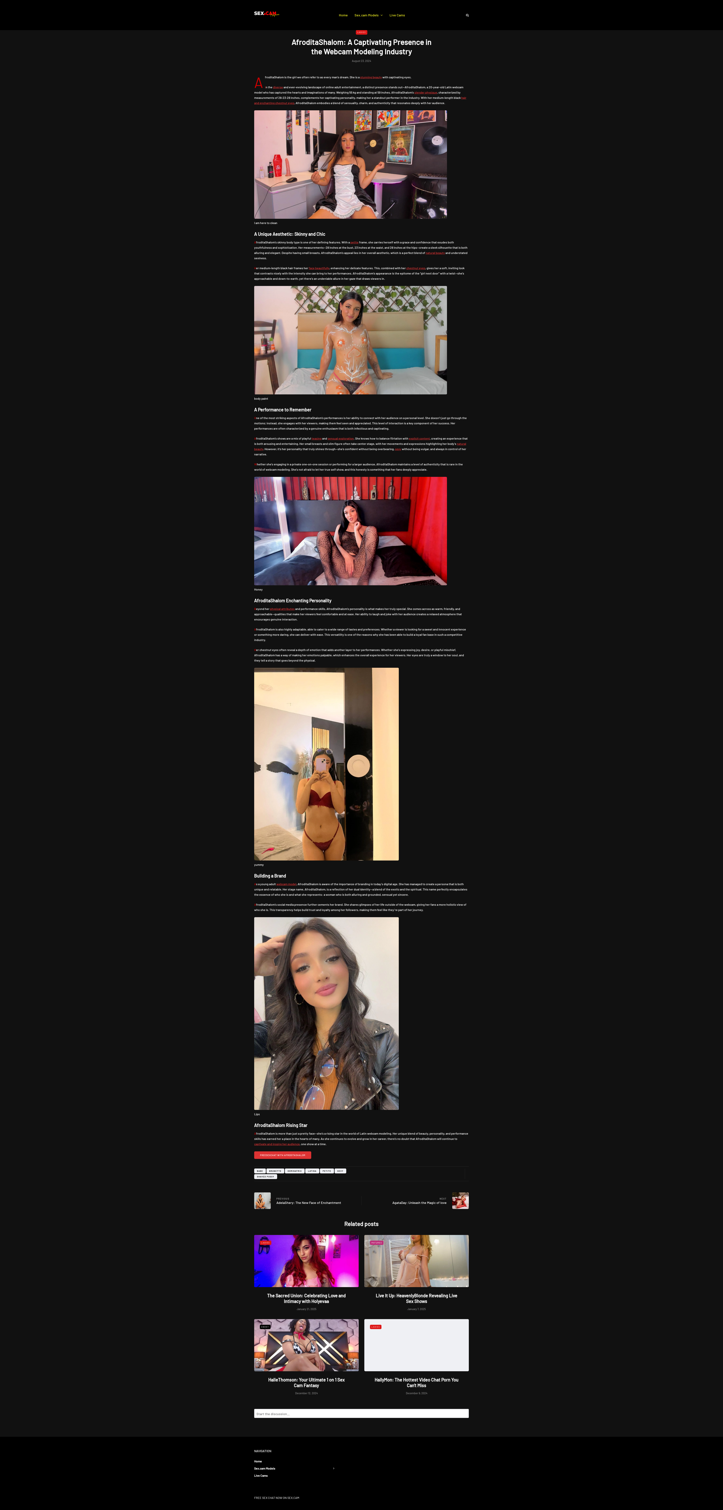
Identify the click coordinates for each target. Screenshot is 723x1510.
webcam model (286, 884)
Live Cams (397, 15)
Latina (312, 1171)
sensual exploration (341, 438)
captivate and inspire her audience (277, 1144)
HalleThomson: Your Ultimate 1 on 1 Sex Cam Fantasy (306, 1382)
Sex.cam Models (367, 15)
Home (343, 15)
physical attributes (282, 609)
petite (354, 242)
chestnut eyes (415, 268)
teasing (317, 438)
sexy (398, 449)
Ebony (265, 1327)
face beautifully (319, 268)
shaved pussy (265, 1176)
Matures (376, 1243)
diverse (278, 87)
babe (260, 1171)
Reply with (464, 1414)
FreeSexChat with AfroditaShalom (282, 1155)
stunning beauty (371, 77)
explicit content (419, 438)
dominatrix (295, 1171)
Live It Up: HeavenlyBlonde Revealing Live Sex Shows (416, 1298)
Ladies (361, 32)
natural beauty (435, 253)
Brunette (275, 1171)
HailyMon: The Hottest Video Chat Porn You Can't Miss (416, 1382)
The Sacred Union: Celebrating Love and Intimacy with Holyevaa (306, 1298)
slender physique (425, 92)
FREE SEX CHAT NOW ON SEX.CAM (276, 1497)
